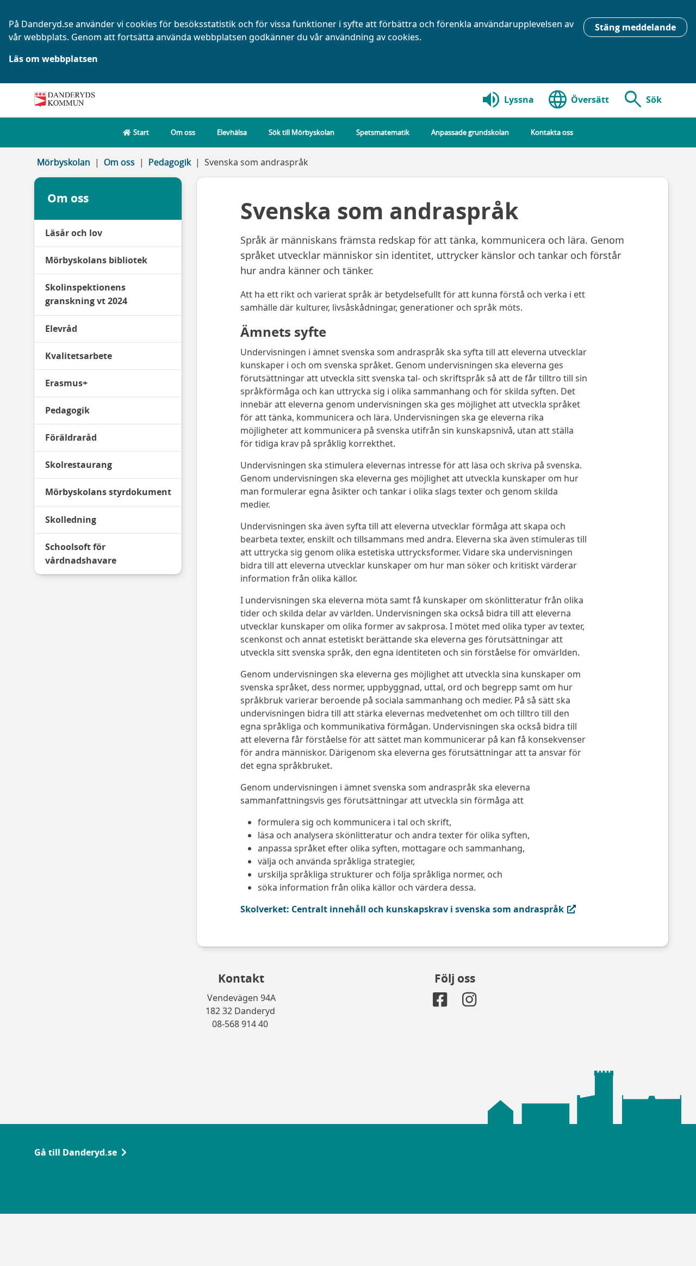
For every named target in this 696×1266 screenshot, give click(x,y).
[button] (642, 99)
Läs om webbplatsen (53, 59)
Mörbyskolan (63, 162)
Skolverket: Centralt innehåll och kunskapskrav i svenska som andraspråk (402, 909)
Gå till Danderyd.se (75, 1152)
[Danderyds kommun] (66, 99)
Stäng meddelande (635, 27)
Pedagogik (169, 162)
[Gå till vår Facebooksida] (441, 1002)
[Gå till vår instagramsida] (469, 1002)
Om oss (119, 162)
